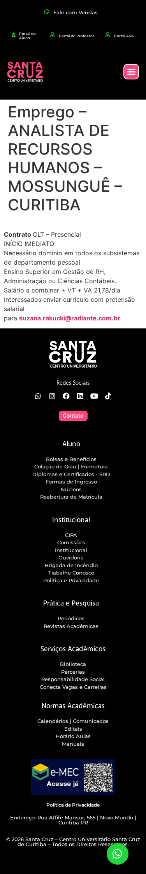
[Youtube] (94, 396)
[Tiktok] (108, 396)
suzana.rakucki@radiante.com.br (69, 318)
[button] (131, 71)
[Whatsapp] (38, 396)
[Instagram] (52, 396)
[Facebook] (66, 396)
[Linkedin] (80, 396)
